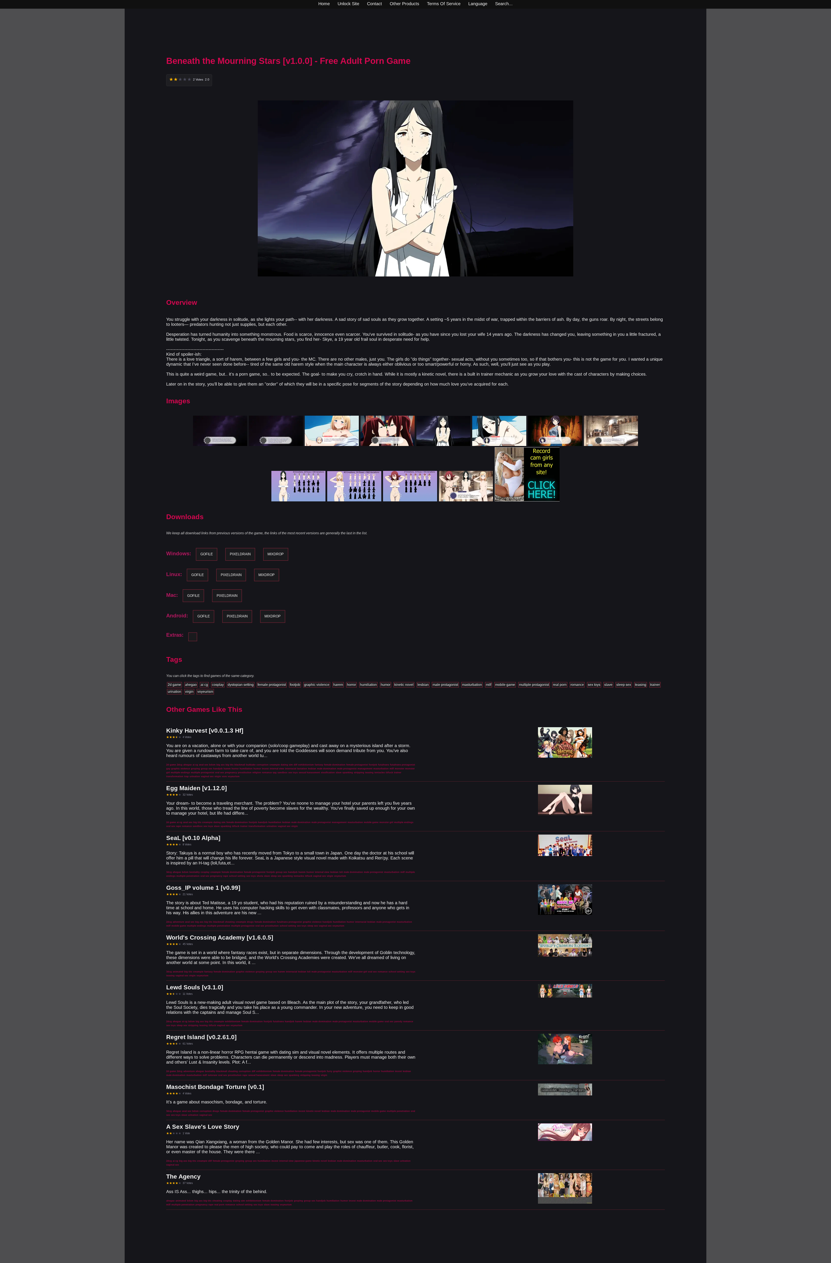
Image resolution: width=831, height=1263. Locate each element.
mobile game (505, 684)
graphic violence (316, 684)
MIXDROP (275, 554)
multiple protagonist (534, 684)
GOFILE (206, 554)
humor (385, 684)
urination (174, 691)
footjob (295, 684)
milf (488, 684)
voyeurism (205, 691)
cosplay (218, 684)
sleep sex (623, 684)
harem (338, 684)
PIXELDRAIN (240, 554)
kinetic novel (404, 684)
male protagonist (445, 684)
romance (577, 684)
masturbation (472, 684)
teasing (640, 684)
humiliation (368, 684)
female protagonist (272, 684)
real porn (560, 684)
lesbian (423, 684)
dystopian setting (241, 684)
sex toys (594, 684)
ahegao (191, 684)
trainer (655, 684)
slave (608, 684)
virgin (189, 691)
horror (351, 684)
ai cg (204, 684)
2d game (174, 684)
